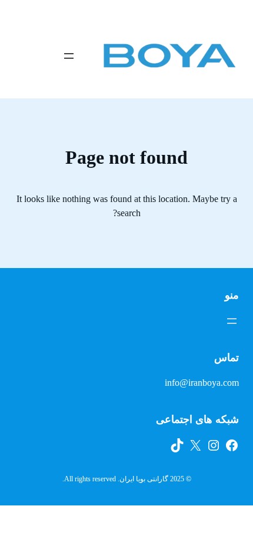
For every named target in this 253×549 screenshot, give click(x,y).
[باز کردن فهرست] (69, 56)
